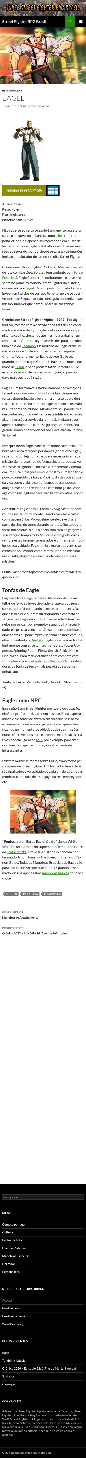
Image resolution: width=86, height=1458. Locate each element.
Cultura (7, 1232)
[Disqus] (43, 1004)
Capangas (8, 1384)
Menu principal (80, 21)
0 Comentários (38, 106)
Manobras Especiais (15, 1256)
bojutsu (11, 893)
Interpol (64, 235)
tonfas (50, 867)
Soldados (8, 1376)
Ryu (33, 330)
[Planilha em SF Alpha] (24, 190)
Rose (5, 1352)
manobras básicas (55, 873)
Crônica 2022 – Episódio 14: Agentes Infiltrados (34, 930)
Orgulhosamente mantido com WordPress (26, 1452)
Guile (25, 340)
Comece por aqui (14, 1224)
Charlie (7, 356)
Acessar (7, 1300)
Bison (19, 367)
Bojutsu (39, 272)
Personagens (12, 90)
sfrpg (22, 106)
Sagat (30, 288)
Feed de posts (11, 1308)
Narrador (8, 1264)
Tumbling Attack (13, 1360)
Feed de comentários (16, 1316)
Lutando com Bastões (45, 661)
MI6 (39, 740)
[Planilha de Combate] (53, 190)
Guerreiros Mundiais (36, 393)
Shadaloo (29, 346)
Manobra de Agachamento (20, 915)
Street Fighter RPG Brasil (24, 21)
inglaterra (30, 893)
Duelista (36, 640)
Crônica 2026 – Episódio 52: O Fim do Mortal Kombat (39, 1368)
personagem (52, 893)
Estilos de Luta (12, 1240)
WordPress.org (12, 1324)
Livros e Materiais (14, 1248)
